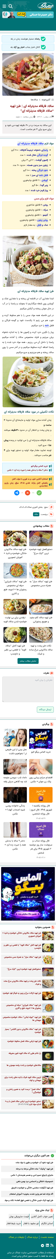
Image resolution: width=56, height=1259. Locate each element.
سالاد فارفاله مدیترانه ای (31, 143)
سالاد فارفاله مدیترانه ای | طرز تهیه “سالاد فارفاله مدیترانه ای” (32, 108)
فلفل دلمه (43, 175)
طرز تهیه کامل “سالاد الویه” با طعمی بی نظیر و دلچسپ (15, 650)
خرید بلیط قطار (14, 1223)
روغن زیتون (42, 220)
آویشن (45, 180)
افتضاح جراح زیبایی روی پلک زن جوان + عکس (40, 779)
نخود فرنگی (42, 170)
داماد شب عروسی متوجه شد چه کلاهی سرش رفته (15, 779)
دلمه (47, 325)
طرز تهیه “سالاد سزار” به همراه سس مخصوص (41, 583)
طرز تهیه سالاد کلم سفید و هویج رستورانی (41, 619)
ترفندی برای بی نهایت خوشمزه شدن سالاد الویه (15, 619)
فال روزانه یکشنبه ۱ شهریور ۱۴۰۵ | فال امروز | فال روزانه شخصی (41, 810)
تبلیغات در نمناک (16, 1237)
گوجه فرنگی (42, 155)
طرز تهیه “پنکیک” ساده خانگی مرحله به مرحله (34, 1168)
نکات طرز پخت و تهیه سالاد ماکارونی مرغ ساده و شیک (41, 650)
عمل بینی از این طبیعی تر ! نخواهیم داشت (16, 751)
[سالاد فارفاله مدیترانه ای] (28, 261)
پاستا (45, 150)
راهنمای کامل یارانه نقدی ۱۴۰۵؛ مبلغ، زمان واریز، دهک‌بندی (26, 484)
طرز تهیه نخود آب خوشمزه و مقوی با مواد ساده (34, 1162)
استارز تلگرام (47, 1223)
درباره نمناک (32, 1237)
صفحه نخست (47, 1237)
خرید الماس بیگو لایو (39, 466)
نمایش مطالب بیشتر (28, 661)
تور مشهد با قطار (31, 1223)
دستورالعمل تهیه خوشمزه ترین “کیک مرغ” (40, 551)
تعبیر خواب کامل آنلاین (42, 1216)
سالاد (36, 514)
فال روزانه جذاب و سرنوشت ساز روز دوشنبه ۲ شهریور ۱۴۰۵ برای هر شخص (40, 847)
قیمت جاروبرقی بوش (19, 1216)
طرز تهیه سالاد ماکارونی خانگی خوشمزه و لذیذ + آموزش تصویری (15, 553)
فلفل (39, 225)
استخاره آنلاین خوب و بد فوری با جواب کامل (30, 479)
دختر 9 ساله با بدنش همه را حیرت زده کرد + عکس (27, 470)
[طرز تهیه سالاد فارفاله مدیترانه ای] (28, 382)
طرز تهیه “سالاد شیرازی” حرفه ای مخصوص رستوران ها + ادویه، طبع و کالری (15, 587)
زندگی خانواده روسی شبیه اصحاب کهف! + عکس (15, 810)
